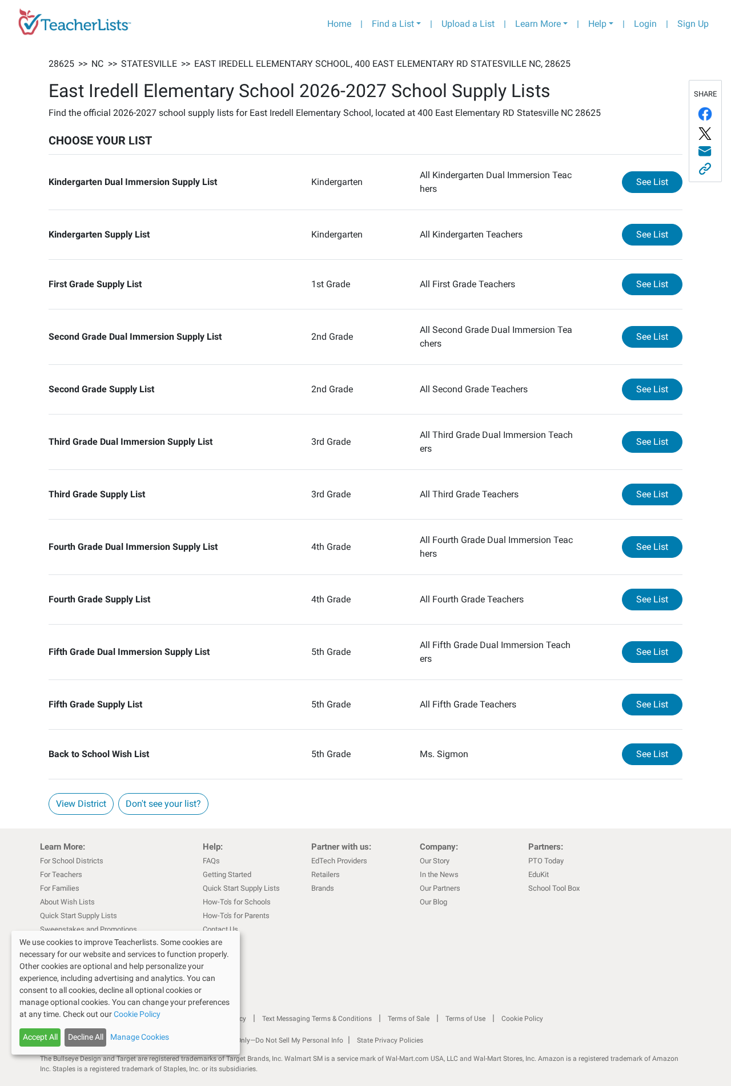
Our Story (434, 860)
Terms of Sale (408, 1019)
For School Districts (71, 860)
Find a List (393, 23)
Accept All (40, 1036)
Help (597, 23)
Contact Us (220, 929)
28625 (61, 63)
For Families (59, 888)
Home (339, 23)
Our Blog (433, 902)
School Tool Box (554, 888)
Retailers (325, 874)
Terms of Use (465, 1019)
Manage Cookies (139, 1036)
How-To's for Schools (237, 902)
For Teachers (61, 874)
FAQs (211, 860)
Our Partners (440, 888)
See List (659, 181)
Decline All (85, 1036)
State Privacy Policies (390, 1040)
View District (81, 803)
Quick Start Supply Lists (78, 915)
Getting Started (227, 874)
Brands (322, 888)
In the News (439, 874)
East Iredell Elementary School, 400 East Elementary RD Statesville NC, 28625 (382, 63)
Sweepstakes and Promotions (88, 929)
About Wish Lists (67, 902)
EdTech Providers (339, 860)
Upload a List (468, 23)
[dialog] (125, 993)
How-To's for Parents (236, 915)
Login (645, 23)
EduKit (538, 874)
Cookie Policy (522, 1019)
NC (97, 63)
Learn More (538, 23)
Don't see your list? (163, 803)
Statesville (149, 63)
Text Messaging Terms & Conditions (317, 1019)
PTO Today (546, 860)
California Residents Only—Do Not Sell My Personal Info (258, 1040)
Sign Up (693, 23)
